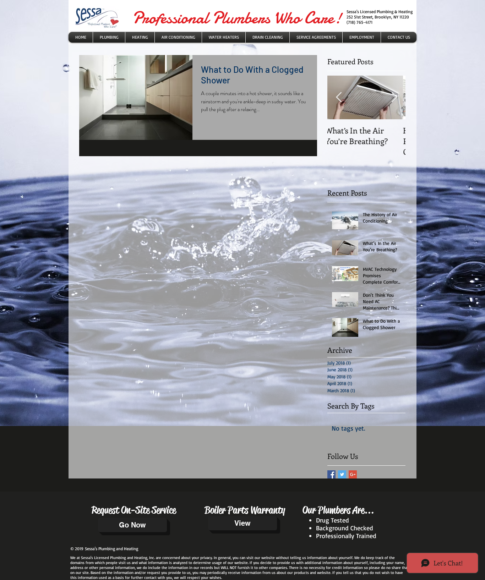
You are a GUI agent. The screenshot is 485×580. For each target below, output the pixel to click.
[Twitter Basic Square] (342, 474)
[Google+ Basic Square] (353, 474)
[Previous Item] (339, 97)
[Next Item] (394, 97)
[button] (224, 37)
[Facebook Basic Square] (331, 474)
